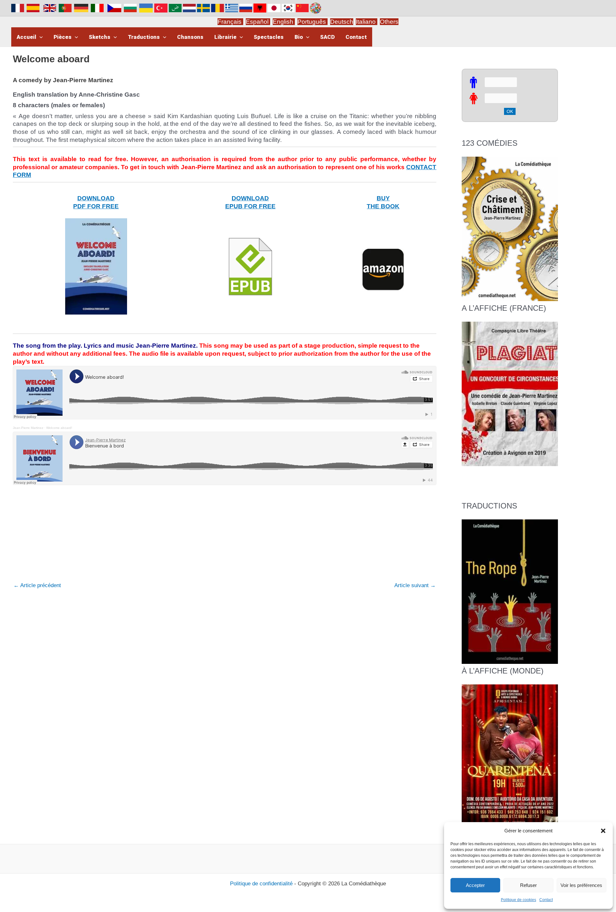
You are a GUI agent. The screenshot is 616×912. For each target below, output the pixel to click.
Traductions (144, 37)
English (284, 21)
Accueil (26, 37)
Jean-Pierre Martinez (28, 428)
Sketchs (99, 37)
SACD (327, 37)
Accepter (475, 885)
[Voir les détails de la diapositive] (510, 394)
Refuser (528, 885)
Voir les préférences (581, 885)
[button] (603, 831)
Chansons (190, 37)
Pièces (63, 37)
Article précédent (37, 585)
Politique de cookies (518, 900)
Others (389, 21)
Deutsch (341, 21)
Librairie (225, 37)
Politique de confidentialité (261, 884)
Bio (299, 37)
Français (230, 21)
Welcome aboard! (59, 428)
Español (258, 21)
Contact (546, 900)
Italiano (366, 21)
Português (312, 21)
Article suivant (415, 585)
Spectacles (269, 37)
